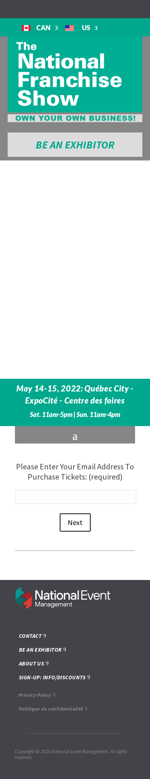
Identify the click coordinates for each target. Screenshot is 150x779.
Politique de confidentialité (51, 709)
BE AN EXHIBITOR (75, 144)
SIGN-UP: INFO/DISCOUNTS (52, 677)
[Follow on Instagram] (121, 8)
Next (75, 522)
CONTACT (30, 635)
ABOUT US (31, 663)
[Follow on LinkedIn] (132, 8)
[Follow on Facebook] (109, 8)
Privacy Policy (35, 695)
